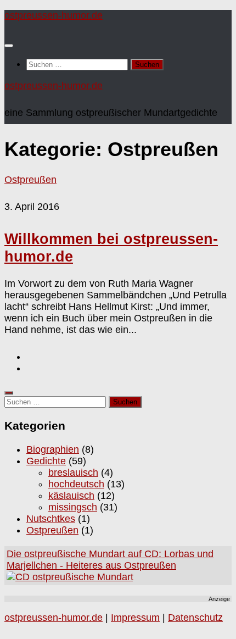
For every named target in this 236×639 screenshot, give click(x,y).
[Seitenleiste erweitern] (8, 392)
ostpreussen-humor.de (53, 15)
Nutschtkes (50, 518)
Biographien (52, 449)
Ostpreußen (30, 179)
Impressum (135, 617)
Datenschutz (195, 617)
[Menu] (8, 45)
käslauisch (71, 495)
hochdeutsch (76, 484)
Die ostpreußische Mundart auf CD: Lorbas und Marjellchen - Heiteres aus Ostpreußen (110, 559)
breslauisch (73, 472)
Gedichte (46, 460)
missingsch (72, 507)
